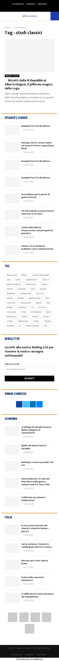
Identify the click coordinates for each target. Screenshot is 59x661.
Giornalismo (25, 294)
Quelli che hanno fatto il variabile (33, 447)
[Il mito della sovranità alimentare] (12, 581)
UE (20, 326)
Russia (24, 317)
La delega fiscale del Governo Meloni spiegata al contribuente (36, 430)
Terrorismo (23, 321)
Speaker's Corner (12, 76)
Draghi (10, 289)
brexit (24, 275)
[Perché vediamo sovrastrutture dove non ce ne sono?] (12, 215)
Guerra (20, 298)
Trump (36, 321)
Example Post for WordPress (35, 126)
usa (45, 326)
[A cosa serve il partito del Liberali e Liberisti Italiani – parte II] (12, 530)
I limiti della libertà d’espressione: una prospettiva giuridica (37, 230)
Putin (23, 312)
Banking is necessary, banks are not (37, 463)
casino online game (40, 275)
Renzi (48, 312)
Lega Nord (11, 303)
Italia (47, 298)
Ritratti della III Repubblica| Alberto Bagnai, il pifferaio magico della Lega (29, 84)
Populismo (11, 312)
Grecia (10, 298)
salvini (35, 317)
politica (42, 307)
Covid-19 (46, 280)
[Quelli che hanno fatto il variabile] (12, 450)
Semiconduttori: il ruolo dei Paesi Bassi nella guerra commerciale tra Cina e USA (35, 481)
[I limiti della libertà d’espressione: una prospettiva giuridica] (12, 232)
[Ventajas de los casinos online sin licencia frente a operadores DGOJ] (12, 147)
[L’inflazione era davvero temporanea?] (12, 501)
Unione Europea (32, 326)
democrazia (31, 284)
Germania (11, 294)
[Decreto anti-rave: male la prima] (12, 565)
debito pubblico (14, 284)
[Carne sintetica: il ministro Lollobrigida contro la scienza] (12, 548)
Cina (9, 280)
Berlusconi (12, 275)
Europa (43, 289)
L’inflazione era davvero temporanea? (33, 499)
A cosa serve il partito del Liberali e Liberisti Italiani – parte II (35, 528)
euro (33, 289)
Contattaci (30, 4)
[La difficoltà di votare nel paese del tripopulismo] (12, 598)
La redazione (18, 4)
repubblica (12, 317)
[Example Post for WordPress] (12, 130)
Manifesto (42, 4)
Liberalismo (25, 303)
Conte (18, 280)
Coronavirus (31, 280)
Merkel (10, 307)
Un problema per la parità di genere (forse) (35, 196)
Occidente (22, 307)
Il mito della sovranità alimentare (32, 578)
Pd (32, 307)
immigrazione (34, 298)
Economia (21, 289)
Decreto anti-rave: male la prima (34, 562)
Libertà (39, 303)
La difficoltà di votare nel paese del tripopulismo (37, 595)
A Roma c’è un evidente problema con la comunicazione (37, 247)
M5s (48, 303)
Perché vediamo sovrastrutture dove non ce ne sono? (37, 212)
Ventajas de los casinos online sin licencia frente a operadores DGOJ (37, 145)
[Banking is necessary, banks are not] (12, 466)
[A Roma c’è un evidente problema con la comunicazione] (12, 250)
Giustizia (40, 294)
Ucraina (10, 326)
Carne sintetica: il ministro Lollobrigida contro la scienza (36, 545)
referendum (36, 312)
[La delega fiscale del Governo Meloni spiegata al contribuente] (12, 431)
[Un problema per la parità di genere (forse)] (12, 198)
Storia (10, 321)
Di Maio (44, 284)
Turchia (47, 321)
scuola (46, 317)
